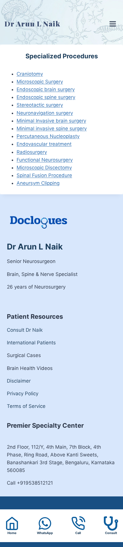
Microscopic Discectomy (44, 167)
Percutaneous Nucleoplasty (48, 136)
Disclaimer (19, 381)
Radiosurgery (32, 152)
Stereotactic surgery (40, 105)
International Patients (31, 343)
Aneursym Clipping (38, 183)
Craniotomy (30, 74)
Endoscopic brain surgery (46, 89)
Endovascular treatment (44, 144)
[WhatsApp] (45, 526)
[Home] (12, 523)
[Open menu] (111, 19)
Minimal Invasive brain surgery (51, 121)
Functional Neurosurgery (45, 160)
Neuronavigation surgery (45, 113)
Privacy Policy (22, 393)
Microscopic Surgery (40, 82)
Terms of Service (26, 406)
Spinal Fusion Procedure (44, 175)
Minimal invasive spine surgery (52, 128)
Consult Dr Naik (25, 330)
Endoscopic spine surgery (46, 97)
